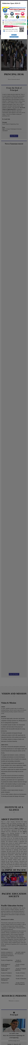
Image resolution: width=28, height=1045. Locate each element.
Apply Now (14, 34)
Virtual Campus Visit (14, 36)
